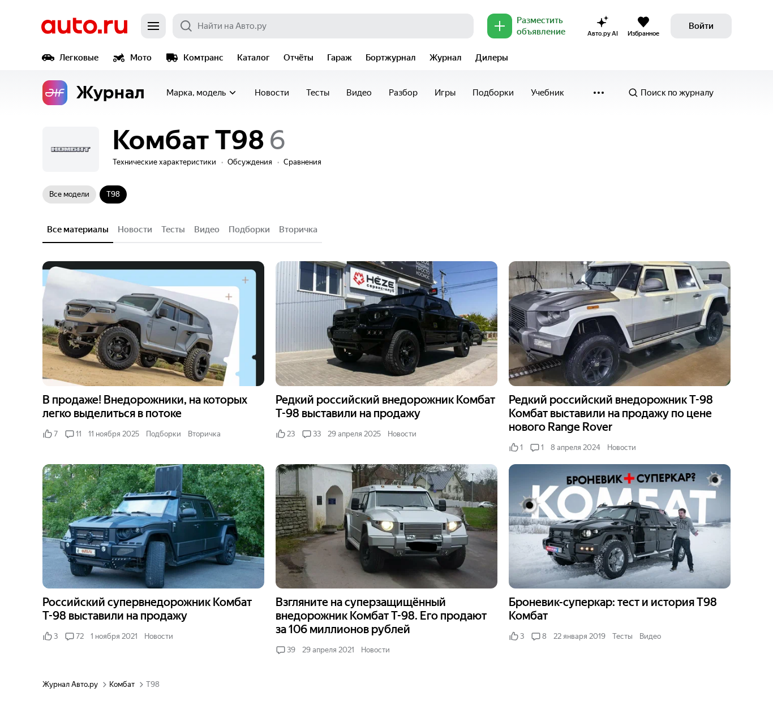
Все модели (69, 194)
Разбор (403, 93)
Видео (359, 93)
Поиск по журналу (677, 93)
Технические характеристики (164, 162)
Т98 (113, 194)
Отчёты (299, 58)
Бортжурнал (391, 58)
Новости (272, 93)
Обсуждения (249, 162)
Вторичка (298, 229)
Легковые (78, 58)
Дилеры (491, 58)
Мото (141, 58)
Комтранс (203, 58)
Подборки (493, 93)
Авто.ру (84, 26)
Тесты (317, 93)
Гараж (339, 58)
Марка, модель (196, 93)
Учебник (547, 93)
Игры (445, 93)
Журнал (446, 58)
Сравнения (302, 162)
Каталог (253, 58)
